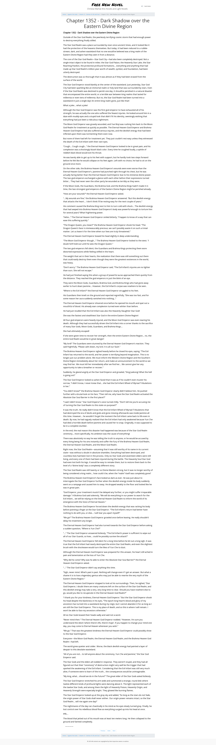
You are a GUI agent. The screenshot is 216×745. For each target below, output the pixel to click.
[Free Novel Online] (107, 6)
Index (109, 731)
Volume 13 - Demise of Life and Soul (89, 14)
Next (114, 731)
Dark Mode (147, 6)
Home (64, 14)
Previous (103, 731)
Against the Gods (72, 14)
